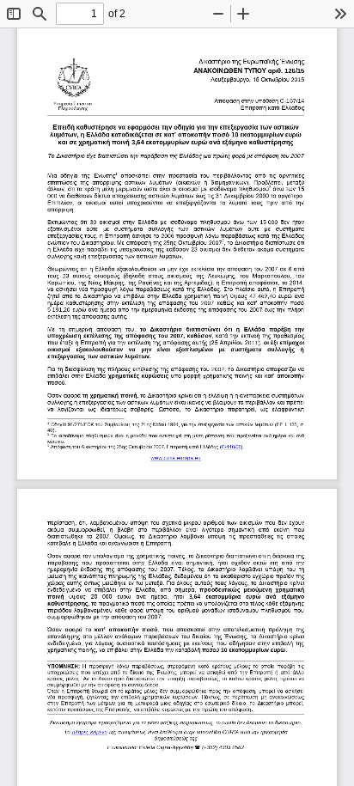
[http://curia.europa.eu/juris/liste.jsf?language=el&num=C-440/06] (233, 445)
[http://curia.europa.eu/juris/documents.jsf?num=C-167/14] (90, 729)
